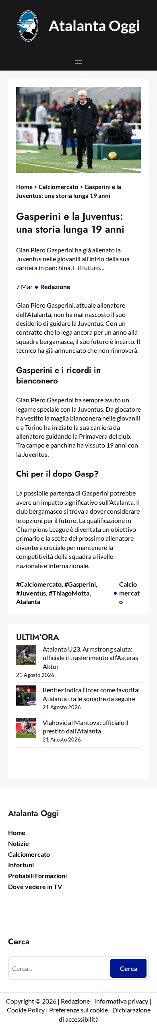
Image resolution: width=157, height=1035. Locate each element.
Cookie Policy (26, 1010)
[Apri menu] (78, 62)
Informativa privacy (120, 1001)
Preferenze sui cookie (78, 1010)
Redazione (55, 286)
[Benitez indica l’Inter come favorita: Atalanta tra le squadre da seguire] (26, 696)
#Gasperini (80, 584)
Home (24, 186)
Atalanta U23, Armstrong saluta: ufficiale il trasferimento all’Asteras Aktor (90, 657)
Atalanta (28, 601)
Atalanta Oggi (94, 25)
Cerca (128, 968)
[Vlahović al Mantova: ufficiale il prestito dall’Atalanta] (26, 729)
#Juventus (31, 593)
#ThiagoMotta (69, 593)
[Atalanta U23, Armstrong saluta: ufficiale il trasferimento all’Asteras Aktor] (26, 656)
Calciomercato (58, 186)
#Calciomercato (39, 584)
